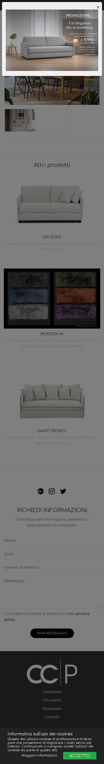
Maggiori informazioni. (40, 755)
